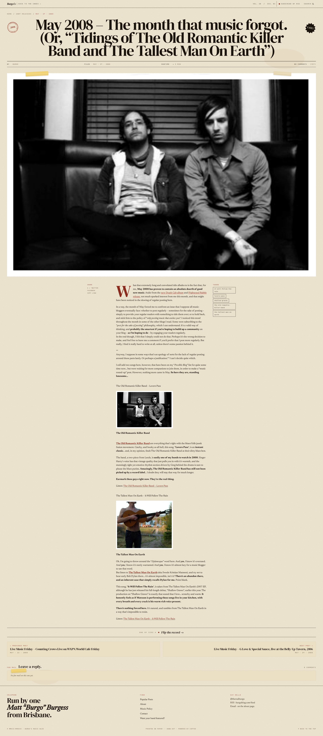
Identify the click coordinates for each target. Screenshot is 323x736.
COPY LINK (91, 293)
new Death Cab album (172, 293)
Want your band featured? (152, 718)
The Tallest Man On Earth (143, 572)
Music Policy (146, 709)
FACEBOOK (91, 290)
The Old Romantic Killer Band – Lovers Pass (145, 486)
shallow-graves (221, 300)
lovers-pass (219, 296)
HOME (9, 14)
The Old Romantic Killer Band (133, 443)
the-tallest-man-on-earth (223, 313)
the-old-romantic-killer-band (222, 306)
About (143, 704)
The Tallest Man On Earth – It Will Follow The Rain (149, 619)
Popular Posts (146, 699)
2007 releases (23, 14)
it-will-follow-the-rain (223, 290)
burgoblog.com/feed (245, 703)
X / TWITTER (92, 288)
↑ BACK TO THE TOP (307, 729)
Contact (144, 714)
